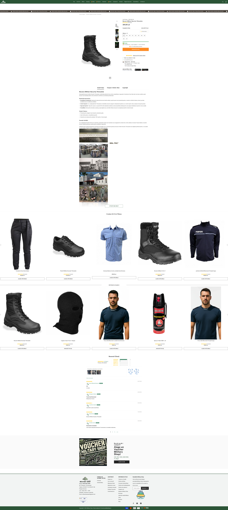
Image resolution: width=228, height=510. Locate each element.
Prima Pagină (82, 14)
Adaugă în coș (136, 49)
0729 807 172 (86, 487)
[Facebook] (133, 503)
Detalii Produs (100, 87)
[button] (125, 22)
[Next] (117, 49)
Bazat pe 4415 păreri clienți (139, 55)
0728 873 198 (129, 64)
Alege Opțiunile (22, 278)
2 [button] (112, 432)
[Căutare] (223, 2)
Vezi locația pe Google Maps (130, 65)
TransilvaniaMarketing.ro (106, 508)
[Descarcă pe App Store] (138, 70)
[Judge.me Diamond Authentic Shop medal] (130, 371)
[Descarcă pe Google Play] (145, 69)
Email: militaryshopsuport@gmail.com (87, 494)
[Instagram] (137, 503)
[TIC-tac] (140, 503)
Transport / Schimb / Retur (113, 87)
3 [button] (114, 432)
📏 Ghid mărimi (144, 31)
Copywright (125, 87)
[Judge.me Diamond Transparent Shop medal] (136, 371)
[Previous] (117, 21)
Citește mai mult (114, 206)
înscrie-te (145, 488)
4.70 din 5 (106, 361)
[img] (89, 381)
